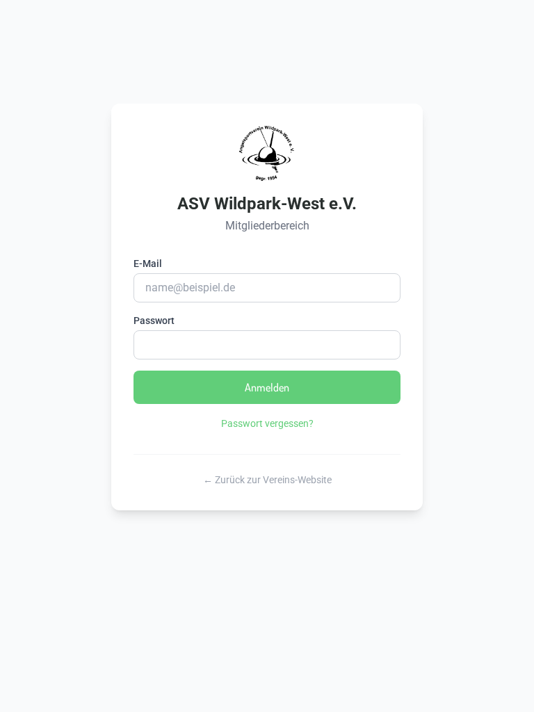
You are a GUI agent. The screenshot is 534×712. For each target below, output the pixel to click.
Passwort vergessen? (267, 423)
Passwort (154, 320)
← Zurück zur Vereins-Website (267, 479)
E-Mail (148, 263)
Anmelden (267, 387)
